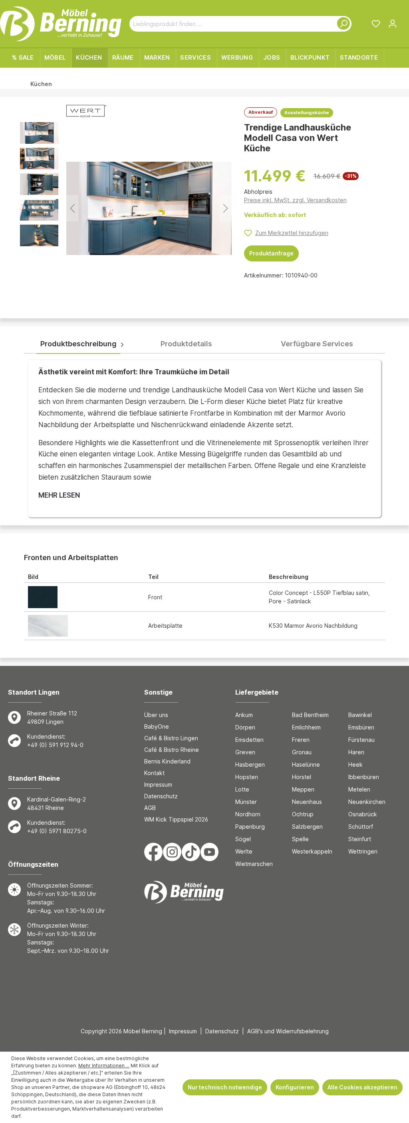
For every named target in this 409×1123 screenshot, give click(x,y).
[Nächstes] (226, 208)
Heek (355, 764)
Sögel (243, 839)
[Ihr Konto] (392, 23)
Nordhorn (247, 814)
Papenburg (250, 826)
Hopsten (246, 776)
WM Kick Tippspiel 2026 (176, 819)
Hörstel (301, 776)
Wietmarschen (254, 863)
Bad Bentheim (310, 714)
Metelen (359, 789)
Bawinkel (360, 714)
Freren (301, 739)
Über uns (156, 714)
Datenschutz (161, 796)
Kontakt (154, 772)
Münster (246, 801)
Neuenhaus (307, 801)
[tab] (78, 344)
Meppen (303, 789)
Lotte (242, 789)
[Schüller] (86, 112)
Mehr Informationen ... (103, 1066)
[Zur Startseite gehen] (60, 23)
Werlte (243, 851)
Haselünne (306, 764)
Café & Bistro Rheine (171, 749)
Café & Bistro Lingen (171, 738)
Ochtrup (303, 814)
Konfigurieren (295, 1087)
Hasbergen (250, 764)
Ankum (244, 714)
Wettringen (362, 851)
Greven (245, 752)
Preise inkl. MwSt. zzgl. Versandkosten (295, 200)
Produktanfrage (271, 253)
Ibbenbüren (363, 776)
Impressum (158, 784)
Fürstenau (361, 739)
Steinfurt (359, 839)
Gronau (302, 752)
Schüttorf (360, 826)
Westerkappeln (312, 851)
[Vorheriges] (72, 208)
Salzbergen (307, 826)
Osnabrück (362, 814)
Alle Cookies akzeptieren (362, 1087)
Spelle (300, 839)
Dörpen (245, 727)
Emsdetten (249, 739)
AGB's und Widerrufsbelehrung (288, 1031)
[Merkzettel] (375, 23)
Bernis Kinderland (167, 761)
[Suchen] (341, 24)
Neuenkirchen (366, 801)
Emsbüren (361, 727)
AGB (150, 807)
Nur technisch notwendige (225, 1087)
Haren (356, 752)
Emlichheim (306, 727)
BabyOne (156, 726)
